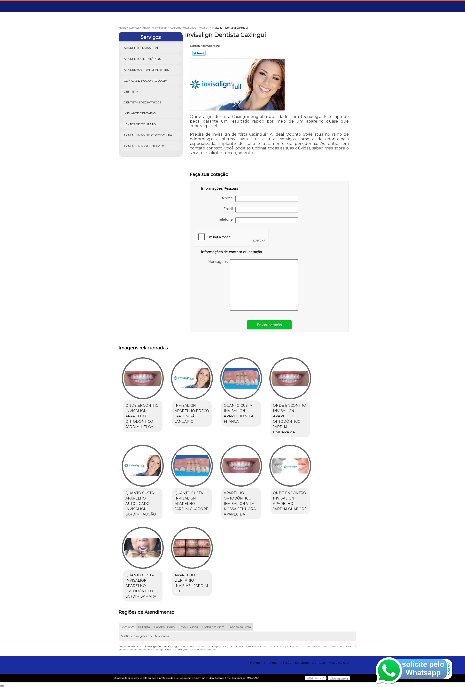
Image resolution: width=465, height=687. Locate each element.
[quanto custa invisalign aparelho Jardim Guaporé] (192, 466)
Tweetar (199, 53)
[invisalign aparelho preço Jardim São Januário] (192, 378)
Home (255, 662)
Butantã (144, 627)
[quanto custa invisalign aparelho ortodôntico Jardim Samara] (143, 548)
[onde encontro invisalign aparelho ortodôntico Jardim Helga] (143, 378)
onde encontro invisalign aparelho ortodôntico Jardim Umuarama (289, 418)
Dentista (131, 91)
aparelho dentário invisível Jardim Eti (191, 583)
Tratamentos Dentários (144, 146)
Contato (318, 662)
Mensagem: (219, 261)
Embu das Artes (213, 627)
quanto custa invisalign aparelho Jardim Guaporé (191, 501)
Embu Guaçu (188, 627)
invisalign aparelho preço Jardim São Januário (192, 413)
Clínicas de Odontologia (145, 80)
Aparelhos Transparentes (146, 69)
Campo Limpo (164, 627)
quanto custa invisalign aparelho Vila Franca (238, 413)
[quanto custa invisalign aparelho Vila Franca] (241, 378)
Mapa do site (338, 662)
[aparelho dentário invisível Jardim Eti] (192, 548)
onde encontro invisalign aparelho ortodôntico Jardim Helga (142, 416)
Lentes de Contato (140, 124)
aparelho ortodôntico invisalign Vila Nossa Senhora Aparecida (240, 503)
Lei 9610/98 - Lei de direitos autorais (195, 649)
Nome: (228, 198)
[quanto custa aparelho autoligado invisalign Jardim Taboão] (143, 466)
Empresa (271, 662)
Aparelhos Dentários (142, 59)
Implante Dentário (140, 113)
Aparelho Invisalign (141, 48)
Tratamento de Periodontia (148, 135)
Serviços (150, 37)
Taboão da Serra (239, 627)
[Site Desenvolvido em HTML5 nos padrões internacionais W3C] (315, 678)
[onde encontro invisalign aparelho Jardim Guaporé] (290, 466)
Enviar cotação (269, 325)
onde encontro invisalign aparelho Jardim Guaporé (290, 501)
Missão (286, 662)
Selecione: (127, 627)
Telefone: (226, 219)
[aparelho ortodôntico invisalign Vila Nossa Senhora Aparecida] (241, 466)
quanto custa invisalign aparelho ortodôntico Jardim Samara (140, 586)
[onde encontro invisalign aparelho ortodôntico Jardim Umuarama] (290, 378)
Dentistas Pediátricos (142, 102)
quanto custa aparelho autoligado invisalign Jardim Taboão (140, 503)
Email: (229, 209)
